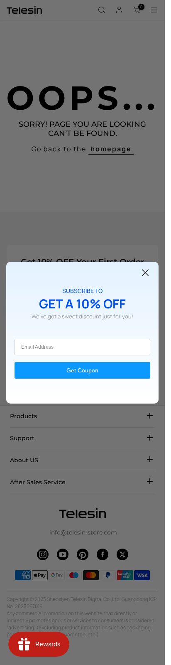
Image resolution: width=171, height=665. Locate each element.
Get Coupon (82, 370)
